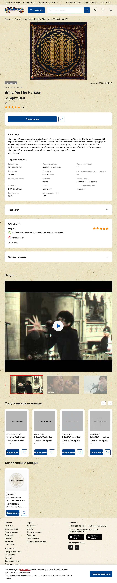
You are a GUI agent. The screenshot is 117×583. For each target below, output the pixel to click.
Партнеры (9, 535)
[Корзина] (110, 10)
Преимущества (11, 532)
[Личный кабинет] (95, 10)
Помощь (8, 558)
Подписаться (32, 119)
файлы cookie (24, 570)
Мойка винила (33, 538)
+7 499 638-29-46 (74, 2)
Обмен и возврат (34, 532)
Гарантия (31, 535)
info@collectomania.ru (97, 526)
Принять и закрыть (101, 574)
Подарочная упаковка (36, 541)
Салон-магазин (29, 2)
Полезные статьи (12, 564)
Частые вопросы (12, 561)
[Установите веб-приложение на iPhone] (76, 537)
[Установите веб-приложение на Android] (94, 537)
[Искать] (87, 10)
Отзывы (8, 538)
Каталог (39, 10)
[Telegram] (70, 547)
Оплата (51, 2)
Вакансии (9, 541)
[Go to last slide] (5, 384)
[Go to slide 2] (35, 77)
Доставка (42, 2)
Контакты (9, 526)
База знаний (10, 554)
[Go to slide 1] (32, 77)
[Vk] (77, 547)
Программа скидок (13, 2)
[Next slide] (111, 384)
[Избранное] (103, 10)
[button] (26, 384)
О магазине (9, 544)
